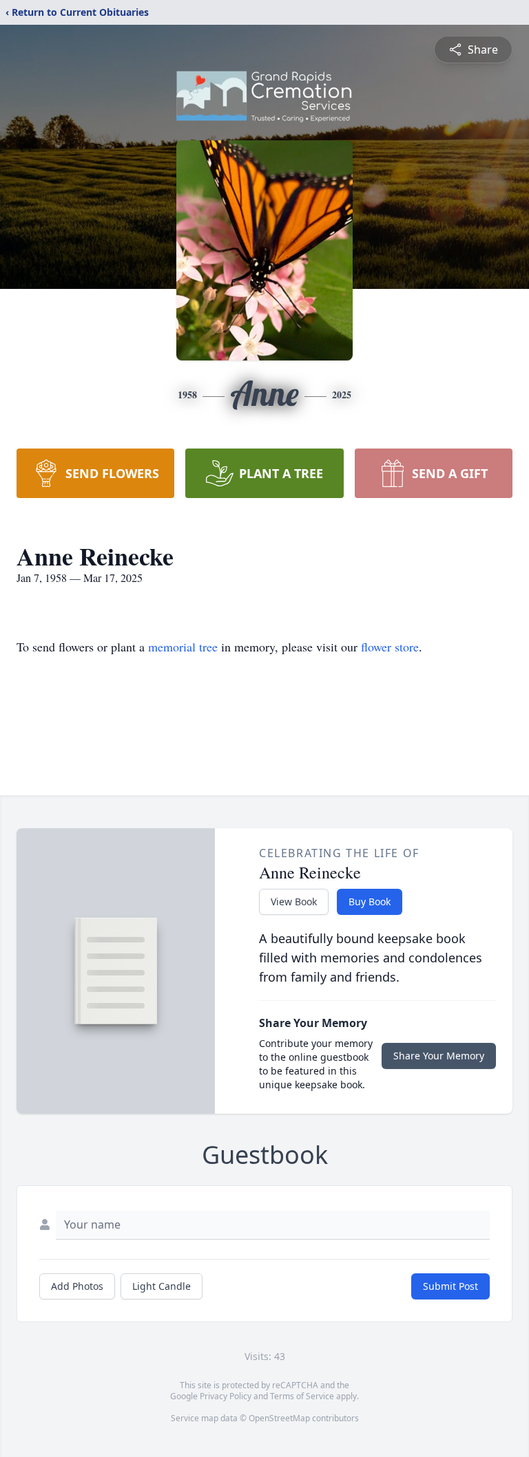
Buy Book (370, 901)
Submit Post (450, 1286)
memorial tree (183, 646)
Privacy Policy (225, 1396)
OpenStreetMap (279, 1418)
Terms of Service (302, 1396)
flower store (390, 646)
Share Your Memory (438, 1055)
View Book (294, 901)
